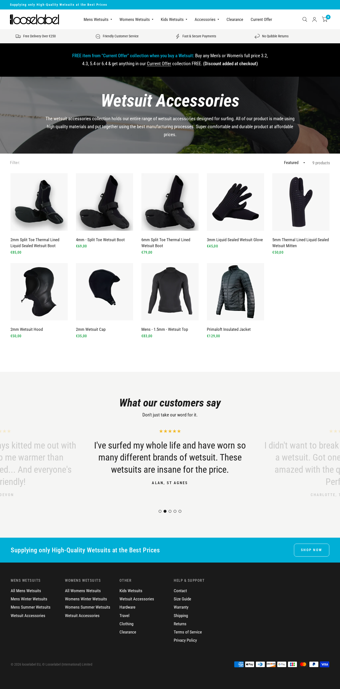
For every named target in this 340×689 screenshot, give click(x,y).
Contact (180, 590)
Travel (124, 615)
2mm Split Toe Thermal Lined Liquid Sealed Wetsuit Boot (34, 242)
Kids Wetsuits (172, 19)
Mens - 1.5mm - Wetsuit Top (164, 329)
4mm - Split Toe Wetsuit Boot (100, 239)
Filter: (15, 162)
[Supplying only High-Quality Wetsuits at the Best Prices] (170, 4)
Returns (180, 624)
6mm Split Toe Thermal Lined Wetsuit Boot (165, 242)
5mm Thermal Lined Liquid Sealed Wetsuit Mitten (300, 242)
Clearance (235, 19)
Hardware (127, 607)
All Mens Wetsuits (26, 590)
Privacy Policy (185, 640)
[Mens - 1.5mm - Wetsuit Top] (170, 291)
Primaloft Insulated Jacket (229, 329)
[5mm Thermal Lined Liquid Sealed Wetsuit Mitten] (301, 201)
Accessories (205, 19)
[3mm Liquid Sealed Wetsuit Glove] (235, 201)
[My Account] (314, 19)
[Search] (305, 19)
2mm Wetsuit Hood (26, 329)
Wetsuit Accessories (28, 615)
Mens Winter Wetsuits (29, 599)
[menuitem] (98, 19)
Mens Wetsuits (96, 19)
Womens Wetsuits (134, 19)
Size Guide (182, 599)
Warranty (181, 607)
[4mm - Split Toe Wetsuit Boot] (104, 201)
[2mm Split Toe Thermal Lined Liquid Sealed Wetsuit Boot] (39, 201)
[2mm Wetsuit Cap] (104, 291)
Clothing (126, 624)
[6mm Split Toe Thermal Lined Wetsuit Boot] (170, 201)
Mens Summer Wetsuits (31, 607)
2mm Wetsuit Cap (91, 329)
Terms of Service (188, 632)
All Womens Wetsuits (83, 590)
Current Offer (261, 19)
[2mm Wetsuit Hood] (39, 291)
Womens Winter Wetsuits (86, 599)
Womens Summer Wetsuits (87, 607)
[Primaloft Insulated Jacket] (235, 291)
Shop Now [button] (311, 550)
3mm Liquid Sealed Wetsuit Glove (235, 239)
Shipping (181, 615)
